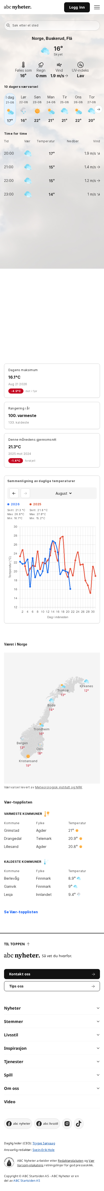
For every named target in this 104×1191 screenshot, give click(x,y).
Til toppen (14, 943)
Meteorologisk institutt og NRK (58, 787)
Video (9, 1101)
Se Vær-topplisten (21, 912)
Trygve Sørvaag (44, 1143)
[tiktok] (79, 1123)
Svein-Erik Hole (44, 1150)
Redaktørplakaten (70, 1160)
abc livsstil (50, 1123)
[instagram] (67, 1123)
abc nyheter (21, 1123)
